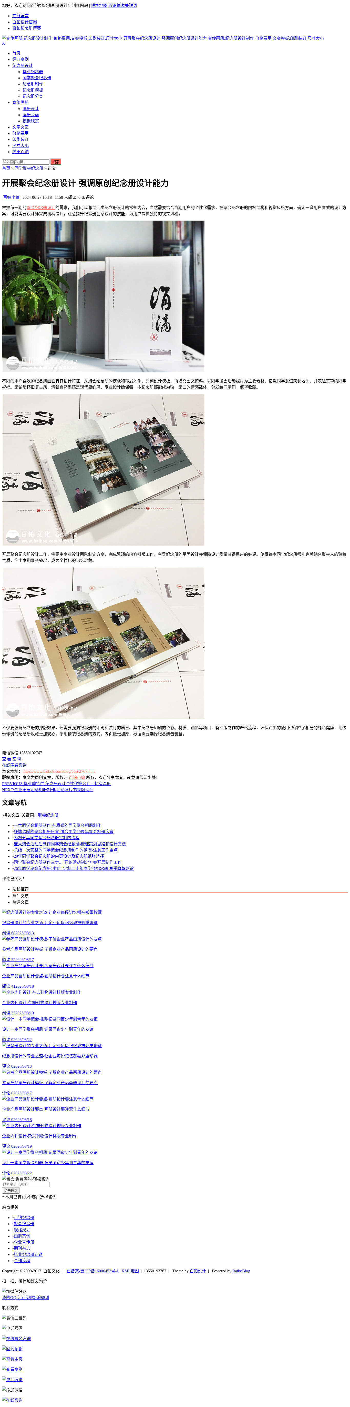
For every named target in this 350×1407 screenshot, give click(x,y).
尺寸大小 (20, 145)
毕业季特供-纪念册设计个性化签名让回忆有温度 (56, 783)
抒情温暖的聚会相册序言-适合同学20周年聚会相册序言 (64, 831)
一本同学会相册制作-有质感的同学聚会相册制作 (57, 825)
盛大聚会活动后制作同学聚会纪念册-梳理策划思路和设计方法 (70, 844)
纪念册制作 (33, 84)
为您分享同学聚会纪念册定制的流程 (46, 838)
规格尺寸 (22, 1230)
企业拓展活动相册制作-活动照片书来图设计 (47, 790)
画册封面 (31, 115)
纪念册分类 (33, 96)
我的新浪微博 (37, 1297)
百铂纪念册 (24, 1217)
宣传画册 (20, 102)
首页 (16, 53)
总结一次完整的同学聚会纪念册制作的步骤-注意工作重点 (66, 850)
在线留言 (20, 16)
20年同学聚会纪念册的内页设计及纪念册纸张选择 (59, 856)
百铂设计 (198, 1271)
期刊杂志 (22, 1248)
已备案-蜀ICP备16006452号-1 (93, 1271)
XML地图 (130, 1271)
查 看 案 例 (12, 759)
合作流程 (22, 1261)
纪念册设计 (22, 65)
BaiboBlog (241, 1271)
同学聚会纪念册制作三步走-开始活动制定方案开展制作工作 (68, 862)
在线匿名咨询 (14, 765)
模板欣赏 (31, 121)
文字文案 (20, 127)
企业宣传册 (24, 1242)
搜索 (56, 162)
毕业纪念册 (33, 72)
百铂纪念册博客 (26, 28)
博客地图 (99, 5)
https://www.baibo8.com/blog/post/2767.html (59, 771)
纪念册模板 (33, 90)
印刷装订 (20, 139)
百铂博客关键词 (122, 5)
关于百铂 (20, 152)
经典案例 (20, 59)
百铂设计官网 (24, 22)
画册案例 (22, 1236)
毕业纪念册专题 (28, 1254)
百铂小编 (11, 197)
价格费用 (20, 133)
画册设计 (31, 108)
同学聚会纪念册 (37, 78)
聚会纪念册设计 (41, 207)
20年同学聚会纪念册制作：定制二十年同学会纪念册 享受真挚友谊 (74, 868)
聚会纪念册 (48, 815)
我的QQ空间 (13, 1297)
